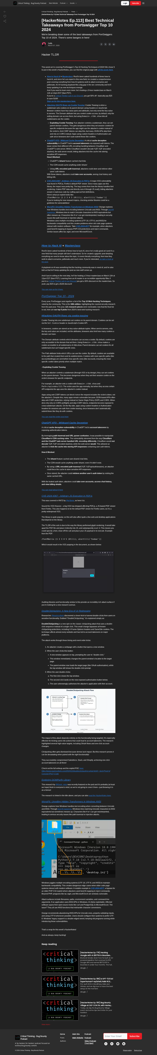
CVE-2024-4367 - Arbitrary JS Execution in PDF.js (68, 181)
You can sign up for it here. (52, 289)
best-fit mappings (65, 809)
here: (82, 768)
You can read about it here (52, 490)
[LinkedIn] (111, 1043)
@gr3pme (70, 501)
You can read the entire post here (55, 417)
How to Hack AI (53, 76)
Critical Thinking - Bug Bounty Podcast (55, 12)
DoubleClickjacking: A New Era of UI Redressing (66, 611)
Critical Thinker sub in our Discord (69, 96)
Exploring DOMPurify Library (56, 780)
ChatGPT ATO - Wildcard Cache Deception (65, 141)
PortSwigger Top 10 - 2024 (58, 296)
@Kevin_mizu (61, 784)
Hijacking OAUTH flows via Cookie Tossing (65, 105)
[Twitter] (105, 1043)
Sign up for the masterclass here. (61, 101)
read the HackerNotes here (100, 796)
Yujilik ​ (50, 43)
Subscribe (135, 3)
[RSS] (123, 1043)
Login (125, 3)
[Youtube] (117, 1043)
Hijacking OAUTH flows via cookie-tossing (65, 315)
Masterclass (67, 76)
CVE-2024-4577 (82, 226)
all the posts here (105, 70)
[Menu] (143, 3)
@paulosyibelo (58, 616)
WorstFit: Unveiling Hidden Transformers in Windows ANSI (72, 207)
